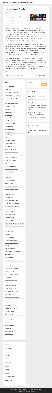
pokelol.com (8, 109)
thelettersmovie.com (10, 143)
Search (30, 82)
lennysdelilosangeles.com (11, 103)
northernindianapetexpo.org (12, 203)
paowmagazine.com (10, 140)
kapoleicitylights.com (10, 135)
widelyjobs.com (9, 183)
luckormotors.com (9, 271)
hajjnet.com (8, 89)
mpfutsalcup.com (9, 260)
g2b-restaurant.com (10, 211)
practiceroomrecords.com (11, 169)
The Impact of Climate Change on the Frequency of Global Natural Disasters (37, 107)
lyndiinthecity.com (9, 120)
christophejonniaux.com (11, 180)
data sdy (7, 366)
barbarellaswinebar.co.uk (11, 92)
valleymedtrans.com (10, 214)
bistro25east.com (9, 194)
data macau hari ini (10, 355)
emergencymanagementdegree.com (14, 251)
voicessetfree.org (9, 191)
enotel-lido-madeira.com (11, 268)
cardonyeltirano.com (10, 166)
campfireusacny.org (10, 197)
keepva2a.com (8, 234)
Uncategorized (10, 71)
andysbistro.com (9, 237)
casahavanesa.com (10, 106)
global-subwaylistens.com (12, 157)
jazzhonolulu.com (9, 112)
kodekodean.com (9, 282)
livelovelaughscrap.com (11, 174)
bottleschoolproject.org (11, 98)
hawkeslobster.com (10, 123)
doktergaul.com (9, 220)
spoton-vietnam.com (10, 285)
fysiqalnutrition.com (10, 129)
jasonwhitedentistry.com (11, 149)
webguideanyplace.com (11, 246)
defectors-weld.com (10, 132)
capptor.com (8, 177)
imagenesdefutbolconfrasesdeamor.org (15, 226)
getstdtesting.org (9, 100)
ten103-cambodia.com (10, 288)
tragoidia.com (8, 115)
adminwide (20, 12)
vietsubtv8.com (9, 137)
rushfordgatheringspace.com (12, 186)
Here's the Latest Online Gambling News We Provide (18, 2)
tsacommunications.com (11, 243)
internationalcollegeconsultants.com (14, 223)
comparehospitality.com (11, 172)
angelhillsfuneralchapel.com (12, 206)
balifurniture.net (9, 163)
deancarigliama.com (10, 248)
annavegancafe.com (10, 263)
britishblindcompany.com (11, 200)
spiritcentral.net (9, 126)
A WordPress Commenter (34, 130)
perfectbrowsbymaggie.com (12, 160)
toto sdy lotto (8, 380)
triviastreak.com (9, 277)
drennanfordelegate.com (11, 274)
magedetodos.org (9, 217)
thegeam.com (8, 228)
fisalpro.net (8, 265)
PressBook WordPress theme (28, 391)
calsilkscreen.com (9, 257)
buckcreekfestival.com (11, 118)
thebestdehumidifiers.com (11, 240)
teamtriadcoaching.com (11, 280)
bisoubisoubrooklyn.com (11, 152)
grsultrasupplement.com (11, 209)
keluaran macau (9, 334)
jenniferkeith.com (9, 254)
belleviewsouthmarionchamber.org (14, 155)
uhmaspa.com (8, 146)
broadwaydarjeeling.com (11, 189)
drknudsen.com (9, 231)
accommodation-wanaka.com (12, 95)
